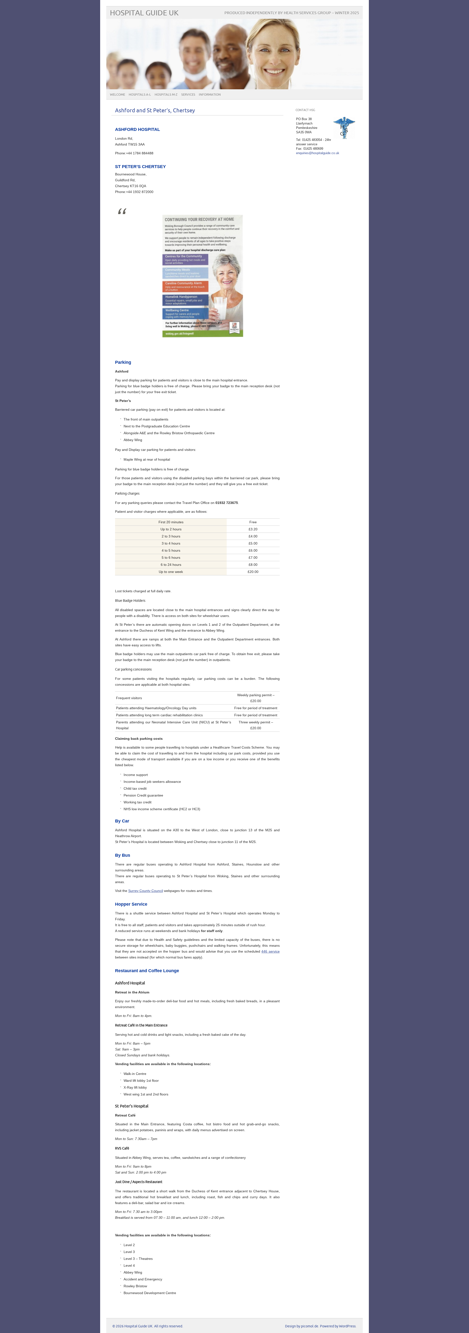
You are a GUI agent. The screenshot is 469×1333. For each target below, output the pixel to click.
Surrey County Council (145, 891)
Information (210, 94)
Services (188, 94)
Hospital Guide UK (144, 13)
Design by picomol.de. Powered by (312, 1326)
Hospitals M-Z (166, 94)
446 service (270, 951)
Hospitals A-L (140, 94)
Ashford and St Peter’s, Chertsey (155, 111)
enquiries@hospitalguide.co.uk (317, 153)
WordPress (347, 1326)
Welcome (117, 94)
